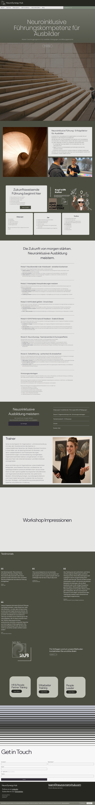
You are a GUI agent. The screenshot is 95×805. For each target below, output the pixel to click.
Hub (21, 3)
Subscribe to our (8, 791)
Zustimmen (89, 803)
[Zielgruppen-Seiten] (19, 7)
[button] (90, 175)
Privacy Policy (5, 796)
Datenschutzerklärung (65, 803)
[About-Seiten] (4, 7)
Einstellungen (82, 803)
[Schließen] (93, 803)
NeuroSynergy (12, 3)
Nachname (51, 762)
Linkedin (15, 789)
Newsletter (19, 791)
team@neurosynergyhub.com (64, 784)
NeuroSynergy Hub (9, 785)
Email (2, 766)
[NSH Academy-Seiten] (29, 7)
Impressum (4, 797)
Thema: (3, 774)
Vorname (3, 762)
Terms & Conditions (6, 794)
